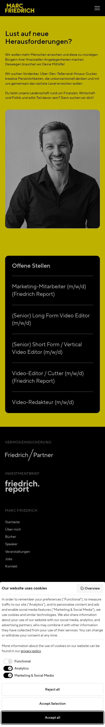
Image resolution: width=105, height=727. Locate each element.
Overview (92, 588)
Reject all (52, 689)
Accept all (52, 717)
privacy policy (31, 650)
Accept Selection (52, 703)
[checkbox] (16, 661)
